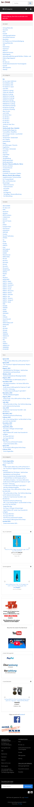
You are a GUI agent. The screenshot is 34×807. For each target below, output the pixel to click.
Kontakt (5, 33)
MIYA (4, 275)
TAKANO (5, 332)
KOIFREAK (5, 251)
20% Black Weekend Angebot (11, 394)
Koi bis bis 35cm (7, 115)
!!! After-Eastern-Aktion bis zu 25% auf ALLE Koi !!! (16, 361)
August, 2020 (6, 378)
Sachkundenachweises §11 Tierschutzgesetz (14, 64)
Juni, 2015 (6, 430)
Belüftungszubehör (8, 162)
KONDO (5, 253)
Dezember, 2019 (7, 381)
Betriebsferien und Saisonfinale (11, 372)
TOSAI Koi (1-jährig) (8, 90)
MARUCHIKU (6, 257)
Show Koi (5, 126)
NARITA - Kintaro (7, 287)
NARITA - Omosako (8, 294)
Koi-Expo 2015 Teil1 (8, 438)
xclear (4, 341)
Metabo (5, 273)
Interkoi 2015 (6, 521)
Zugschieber (6, 154)
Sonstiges (5, 156)
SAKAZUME (6, 324)
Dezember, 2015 (7, 423)
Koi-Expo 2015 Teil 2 (8, 436)
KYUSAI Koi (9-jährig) (8, 107)
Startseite (5, 30)
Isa (3, 240)
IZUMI (4, 241)
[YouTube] (32, 792)
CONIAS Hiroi (6, 217)
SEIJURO (5, 328)
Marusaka (5, 262)
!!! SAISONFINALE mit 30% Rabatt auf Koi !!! (15, 379)
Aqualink (5, 213)
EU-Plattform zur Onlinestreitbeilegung (13, 41)
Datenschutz (6, 47)
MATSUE (5, 272)
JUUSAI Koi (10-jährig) (9, 109)
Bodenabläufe (6, 141)
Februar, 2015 (7, 449)
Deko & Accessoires (8, 185)
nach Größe (6, 113)
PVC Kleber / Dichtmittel (9, 149)
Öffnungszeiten (7, 67)
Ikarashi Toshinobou (8, 236)
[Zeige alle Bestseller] (30, 681)
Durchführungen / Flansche (10, 145)
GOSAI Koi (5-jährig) (8, 100)
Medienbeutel (6, 171)
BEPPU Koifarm (7, 215)
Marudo (5, 258)
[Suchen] (30, 3)
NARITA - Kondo (7, 289)
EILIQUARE (6, 349)
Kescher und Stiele (8, 166)
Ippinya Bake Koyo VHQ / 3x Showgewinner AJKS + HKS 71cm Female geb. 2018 (17, 585)
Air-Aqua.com (6, 208)
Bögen (4, 143)
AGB (4, 45)
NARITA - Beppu (7, 281)
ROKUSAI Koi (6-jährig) (9, 102)
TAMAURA (5, 334)
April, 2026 (6, 359)
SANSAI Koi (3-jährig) (8, 96)
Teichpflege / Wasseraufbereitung (12, 194)
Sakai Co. (5, 321)
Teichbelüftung (7, 158)
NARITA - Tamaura (8, 298)
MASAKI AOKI (6, 270)
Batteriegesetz (6, 54)
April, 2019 (6, 385)
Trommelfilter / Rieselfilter (10, 132)
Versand (26, 797)
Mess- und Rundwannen (9, 181)
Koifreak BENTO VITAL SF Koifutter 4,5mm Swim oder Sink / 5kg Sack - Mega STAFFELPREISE (17, 700)
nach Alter (5, 88)
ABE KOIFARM (6, 206)
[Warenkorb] (26, 9)
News (4, 31)
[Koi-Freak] (5, 2)
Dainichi (5, 219)
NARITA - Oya (6, 296)
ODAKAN (5, 307)
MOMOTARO (6, 279)
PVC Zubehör (6, 139)
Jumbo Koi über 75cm (8, 124)
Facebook (22, 714)
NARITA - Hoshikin (7, 283)
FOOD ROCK (6, 230)
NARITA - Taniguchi (8, 300)
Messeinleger (6, 183)
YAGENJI (5, 343)
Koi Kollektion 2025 (8, 85)
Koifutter (5, 190)
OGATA (4, 309)
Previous (5, 548)
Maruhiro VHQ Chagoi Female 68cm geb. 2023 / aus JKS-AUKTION (17, 550)
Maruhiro (5, 260)
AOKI (4, 209)
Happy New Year (7, 425)
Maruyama (6, 268)
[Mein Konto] (31, 9)
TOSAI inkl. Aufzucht (8, 92)
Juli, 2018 (5, 402)
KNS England (6, 249)
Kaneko (5, 243)
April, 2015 (6, 445)
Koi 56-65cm (6, 120)
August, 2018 (6, 396)
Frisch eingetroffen (8, 451)
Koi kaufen (6, 188)
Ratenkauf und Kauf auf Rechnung (12, 415)
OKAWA (5, 311)
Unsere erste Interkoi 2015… (10, 444)
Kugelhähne (6, 147)
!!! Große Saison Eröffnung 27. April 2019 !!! (14, 391)
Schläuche (5, 151)
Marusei (5, 264)
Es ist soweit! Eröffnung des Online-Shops (14, 447)
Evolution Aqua (7, 226)
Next (29, 548)
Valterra (5, 338)
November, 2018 (7, 393)
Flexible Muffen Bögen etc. (10, 130)
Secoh (4, 326)
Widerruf (5, 50)
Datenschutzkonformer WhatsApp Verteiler (14, 376)
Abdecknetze (6, 170)
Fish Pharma (6, 228)
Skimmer (5, 153)
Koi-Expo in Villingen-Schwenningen (13, 428)
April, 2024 (6, 362)
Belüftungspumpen (8, 160)
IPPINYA (5, 238)
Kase (4, 247)
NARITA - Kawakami (8, 285)
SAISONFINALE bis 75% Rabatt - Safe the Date (15, 370)
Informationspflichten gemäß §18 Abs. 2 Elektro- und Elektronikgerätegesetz (7, 770)
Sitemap (5, 69)
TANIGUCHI (6, 336)
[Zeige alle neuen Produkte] (30, 531)
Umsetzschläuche (7, 168)
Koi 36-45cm (6, 117)
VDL (4, 339)
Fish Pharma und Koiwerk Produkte (12, 442)
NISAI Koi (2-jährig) (8, 94)
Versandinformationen (9, 37)
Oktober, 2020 (7, 374)
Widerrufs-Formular (8, 52)
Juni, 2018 (6, 408)
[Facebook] (29, 792)
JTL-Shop (20, 804)
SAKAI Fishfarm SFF (8, 322)
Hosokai (5, 234)
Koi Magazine (7, 192)
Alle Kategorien (8, 9)
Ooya (4, 315)
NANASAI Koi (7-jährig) (9, 103)
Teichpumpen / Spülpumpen (10, 137)
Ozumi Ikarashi (7, 319)
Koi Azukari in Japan (8, 86)
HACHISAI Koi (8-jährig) (9, 105)
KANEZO (5, 245)
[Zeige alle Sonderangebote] (30, 566)
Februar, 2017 (7, 417)
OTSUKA (5, 317)
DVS (4, 223)
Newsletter (6, 39)
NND (4, 304)
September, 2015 (8, 427)
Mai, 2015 (5, 440)
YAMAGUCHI (6, 345)
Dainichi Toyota (7, 221)
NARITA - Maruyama (8, 290)
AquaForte (5, 211)
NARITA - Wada (7, 302)
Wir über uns (6, 62)
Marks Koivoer (6, 255)
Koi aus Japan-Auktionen (9, 81)
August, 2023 (6, 368)
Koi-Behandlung (7, 196)
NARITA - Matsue (7, 292)
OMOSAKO (5, 313)
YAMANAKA (6, 347)
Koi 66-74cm (6, 122)
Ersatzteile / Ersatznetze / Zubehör (12, 173)
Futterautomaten (8, 186)
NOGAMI (5, 306)
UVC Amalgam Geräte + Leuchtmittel (12, 134)
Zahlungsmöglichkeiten (9, 35)
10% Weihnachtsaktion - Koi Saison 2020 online (16, 383)
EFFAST (5, 225)
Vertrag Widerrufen (8, 28)
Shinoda (5, 330)
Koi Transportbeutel (8, 179)
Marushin (5, 266)
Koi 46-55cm (6, 119)
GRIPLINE (5, 232)
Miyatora (5, 277)
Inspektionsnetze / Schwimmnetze (12, 177)
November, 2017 (7, 413)
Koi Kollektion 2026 (8, 83)
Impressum (6, 48)
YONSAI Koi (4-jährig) (8, 98)
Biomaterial (6, 136)
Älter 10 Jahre (6, 111)
